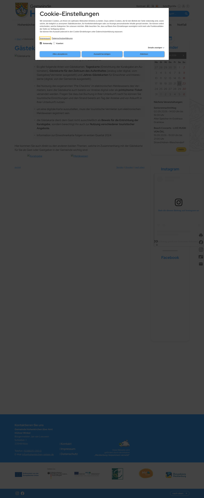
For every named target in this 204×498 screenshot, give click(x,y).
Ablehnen (144, 54)
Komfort (59, 43)
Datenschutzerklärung (62, 38)
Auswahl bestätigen (102, 54)
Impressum (45, 38)
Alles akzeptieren (60, 54)
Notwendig (47, 43)
